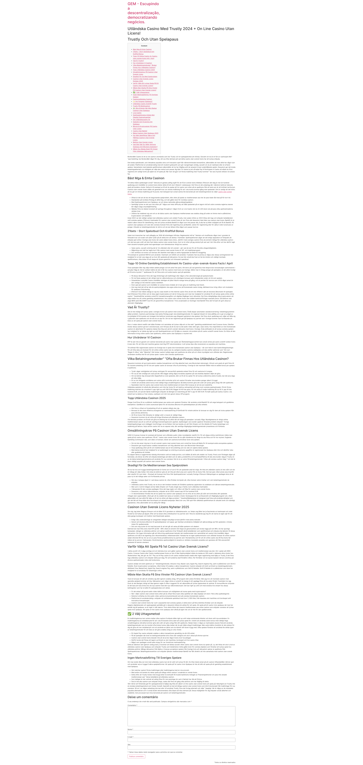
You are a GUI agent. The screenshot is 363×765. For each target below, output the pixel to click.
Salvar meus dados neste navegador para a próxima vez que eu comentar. (156, 752)
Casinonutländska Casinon (142, 99)
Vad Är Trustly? (138, 61)
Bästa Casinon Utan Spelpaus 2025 (145, 133)
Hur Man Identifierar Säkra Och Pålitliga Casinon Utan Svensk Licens (144, 137)
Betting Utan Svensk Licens (143, 142)
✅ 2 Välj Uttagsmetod (141, 92)
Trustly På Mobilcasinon (141, 106)
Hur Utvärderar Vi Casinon (142, 63)
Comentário (132, 705)
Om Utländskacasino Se (141, 120)
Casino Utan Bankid (140, 131)
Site (129, 744)
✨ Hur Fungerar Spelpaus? (142, 101)
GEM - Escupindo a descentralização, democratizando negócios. (144, 12)
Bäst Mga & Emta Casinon (142, 49)
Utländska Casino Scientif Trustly (145, 104)
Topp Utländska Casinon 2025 (144, 70)
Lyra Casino (137, 113)
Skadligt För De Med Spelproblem (145, 76)
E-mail (130, 737)
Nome (130, 729)
